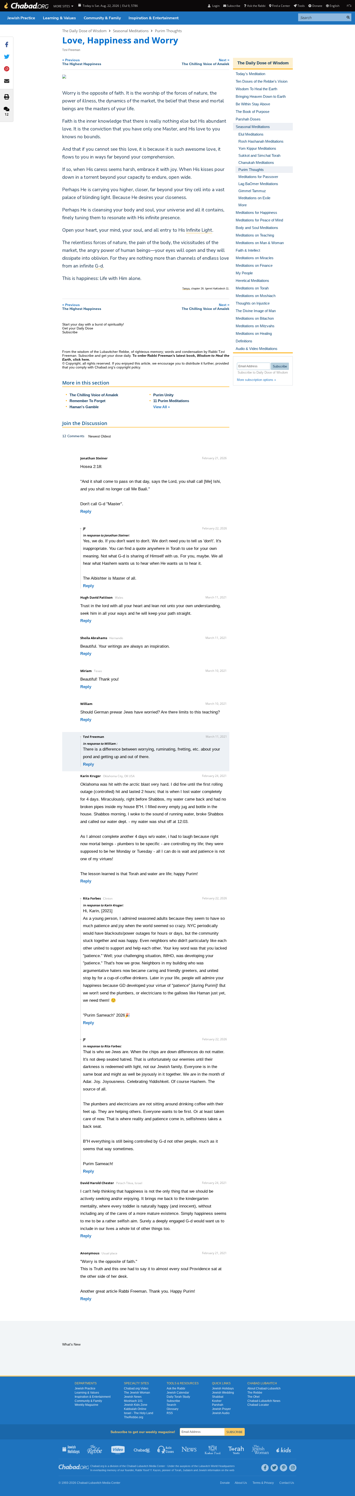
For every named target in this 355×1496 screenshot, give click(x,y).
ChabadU (142, 1449)
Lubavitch (142, 1466)
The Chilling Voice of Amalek (94, 395)
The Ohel (253, 1396)
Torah (177, 1470)
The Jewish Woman (137, 1392)
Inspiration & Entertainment (154, 18)
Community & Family (102, 18)
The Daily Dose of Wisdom (84, 30)
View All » (161, 407)
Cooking (213, 1449)
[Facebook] (265, 1467)
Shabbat (217, 1396)
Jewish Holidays (223, 1388)
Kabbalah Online (135, 1409)
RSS (170, 1413)
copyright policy (128, 367)
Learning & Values (59, 18)
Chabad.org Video (136, 1388)
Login (215, 6)
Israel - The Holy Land (138, 1413)
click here (81, 359)
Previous (81, 62)
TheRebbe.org (133, 1417)
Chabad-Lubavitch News (263, 1401)
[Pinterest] (283, 1467)
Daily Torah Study (178, 1396)
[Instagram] (292, 1467)
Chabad (131, 1466)
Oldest (106, 436)
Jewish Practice (21, 18)
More (242, 205)
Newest (94, 436)
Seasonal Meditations (131, 30)
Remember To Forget (87, 401)
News (189, 1449)
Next (205, 62)
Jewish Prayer (221, 1409)
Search (171, 1405)
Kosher (217, 1401)
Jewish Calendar (178, 1392)
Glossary (172, 1409)
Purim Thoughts (168, 30)
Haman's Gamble (84, 407)
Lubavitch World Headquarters (217, 1466)
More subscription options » (256, 380)
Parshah (217, 1405)
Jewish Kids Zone (135, 1405)
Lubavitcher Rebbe (114, 352)
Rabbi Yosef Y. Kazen (148, 1470)
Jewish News (133, 1396)
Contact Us (286, 1483)
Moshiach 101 (133, 1401)
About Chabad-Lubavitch (264, 1388)
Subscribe (173, 1401)
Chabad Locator (258, 1405)
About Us (241, 1483)
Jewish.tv (118, 1449)
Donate (317, 6)
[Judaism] (26, 5)
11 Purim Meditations (171, 401)
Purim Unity (163, 395)
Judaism (188, 1470)
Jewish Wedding (223, 1392)
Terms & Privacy (263, 1483)
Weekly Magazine (86, 1405)
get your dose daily (116, 355)
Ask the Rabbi (256, 6)
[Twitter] (274, 1467)
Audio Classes (166, 1449)
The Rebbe (254, 1392)
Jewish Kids (284, 1449)
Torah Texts (237, 1449)
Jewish (203, 1470)
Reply (85, 511)
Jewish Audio (221, 1413)
